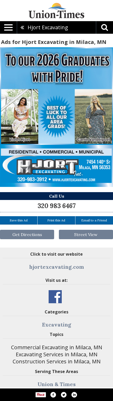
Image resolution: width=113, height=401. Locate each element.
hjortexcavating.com (56, 266)
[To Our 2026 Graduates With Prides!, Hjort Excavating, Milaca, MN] (56, 117)
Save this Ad (19, 220)
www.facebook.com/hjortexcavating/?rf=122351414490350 (55, 296)
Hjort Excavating (48, 27)
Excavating (56, 324)
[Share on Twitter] (63, 394)
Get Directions (27, 234)
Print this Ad (56, 220)
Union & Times (57, 384)
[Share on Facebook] (53, 394)
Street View (85, 234)
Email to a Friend (94, 220)
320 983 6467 (57, 206)
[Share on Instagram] (74, 394)
